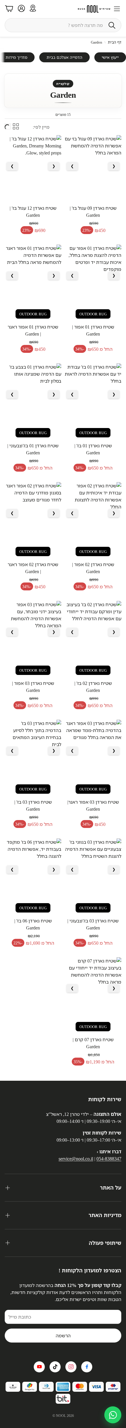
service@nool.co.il (76, 1158)
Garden (96, 42)
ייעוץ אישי (110, 57)
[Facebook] (86, 1366)
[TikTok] (55, 1366)
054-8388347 (108, 1158)
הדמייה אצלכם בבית (64, 57)
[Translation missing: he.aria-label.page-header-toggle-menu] (117, 8)
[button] (63, 25)
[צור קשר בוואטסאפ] (112, 1414)
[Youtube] (39, 1366)
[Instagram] (70, 1366)
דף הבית (114, 42)
